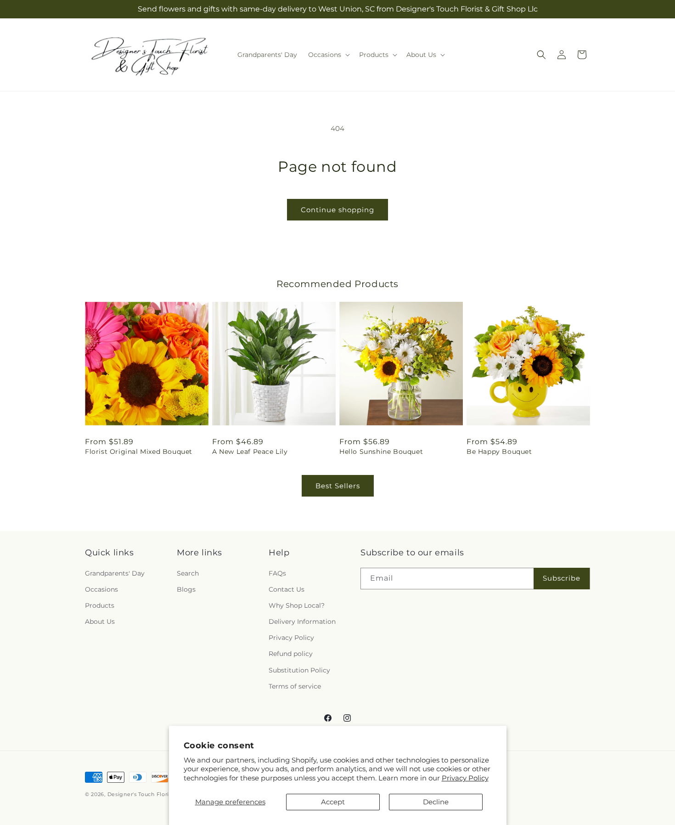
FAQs (277, 573)
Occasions (101, 589)
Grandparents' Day (115, 573)
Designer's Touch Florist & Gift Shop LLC (163, 794)
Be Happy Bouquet (499, 451)
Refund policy (291, 654)
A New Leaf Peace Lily (250, 451)
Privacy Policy (465, 778)
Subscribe (561, 578)
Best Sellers (337, 485)
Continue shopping (337, 209)
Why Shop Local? (297, 605)
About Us (100, 621)
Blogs (186, 589)
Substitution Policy (299, 670)
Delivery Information (302, 621)
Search (188, 573)
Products (99, 605)
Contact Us (286, 589)
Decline (436, 801)
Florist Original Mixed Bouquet (138, 451)
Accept (333, 801)
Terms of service (295, 686)
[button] (328, 54)
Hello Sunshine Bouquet (381, 451)
